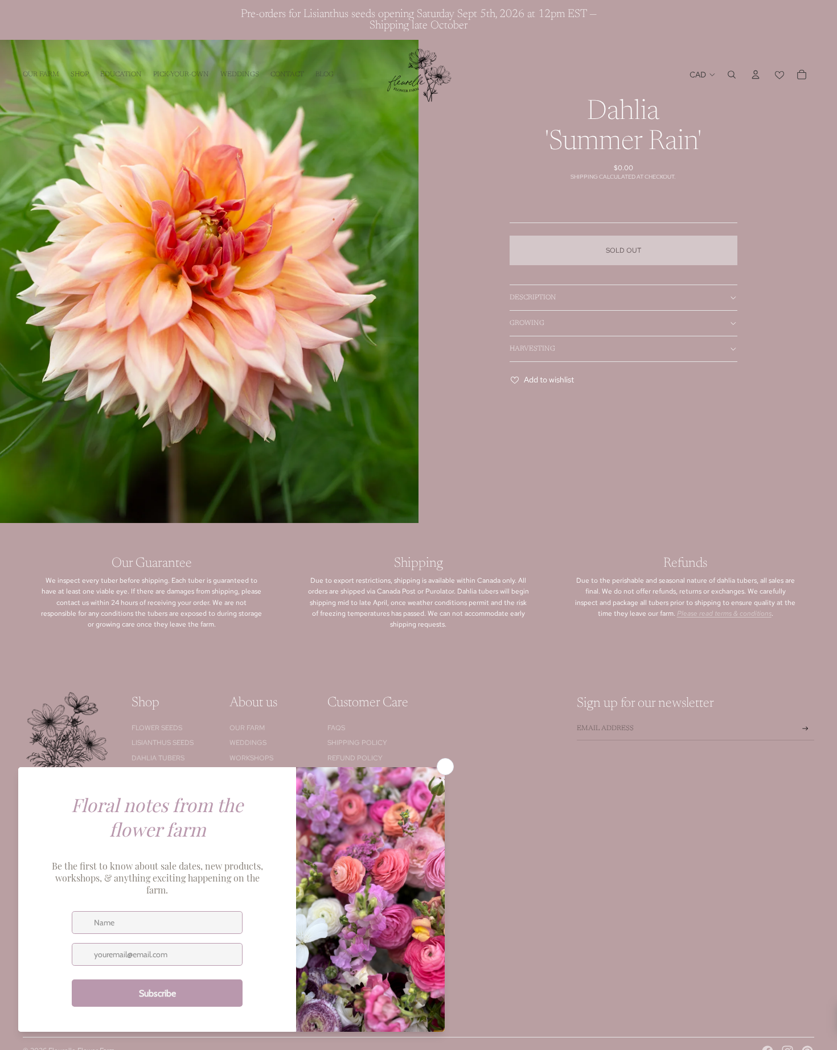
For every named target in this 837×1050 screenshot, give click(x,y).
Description (533, 297)
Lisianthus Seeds (163, 742)
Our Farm (247, 727)
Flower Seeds (157, 727)
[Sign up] (805, 729)
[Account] (755, 74)
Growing (527, 323)
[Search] (731, 74)
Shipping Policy (357, 742)
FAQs (336, 727)
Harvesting (532, 348)
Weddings (247, 742)
